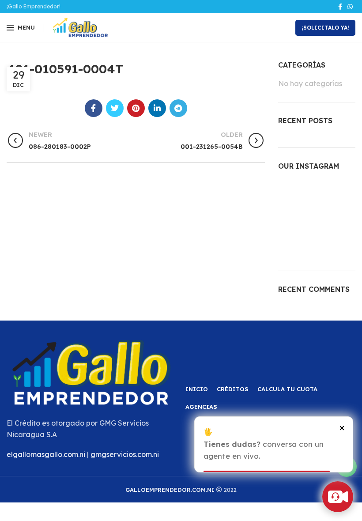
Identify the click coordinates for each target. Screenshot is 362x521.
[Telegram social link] (178, 108)
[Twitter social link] (115, 108)
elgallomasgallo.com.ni (46, 454)
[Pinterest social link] (136, 108)
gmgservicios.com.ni (124, 454)
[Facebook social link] (340, 6)
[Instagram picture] (290, 192)
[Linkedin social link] (157, 108)
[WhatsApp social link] (350, 6)
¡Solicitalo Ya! (325, 27)
